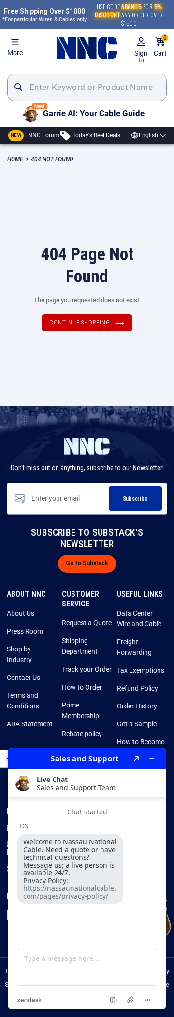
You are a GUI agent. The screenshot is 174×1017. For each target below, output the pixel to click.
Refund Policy (137, 688)
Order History (137, 706)
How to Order (82, 687)
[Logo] (87, 48)
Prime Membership (80, 710)
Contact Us (23, 677)
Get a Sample (137, 724)
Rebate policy (82, 733)
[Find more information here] (87, 878)
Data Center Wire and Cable (139, 618)
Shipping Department (80, 646)
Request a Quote (87, 623)
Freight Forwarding (134, 647)
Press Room (25, 631)
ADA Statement (30, 724)
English (148, 135)
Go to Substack (87, 563)
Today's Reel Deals (95, 135)
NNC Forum (35, 135)
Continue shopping (79, 322)
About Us (20, 613)
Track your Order (87, 669)
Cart (160, 47)
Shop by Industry (19, 654)
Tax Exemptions (140, 670)
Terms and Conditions (23, 701)
